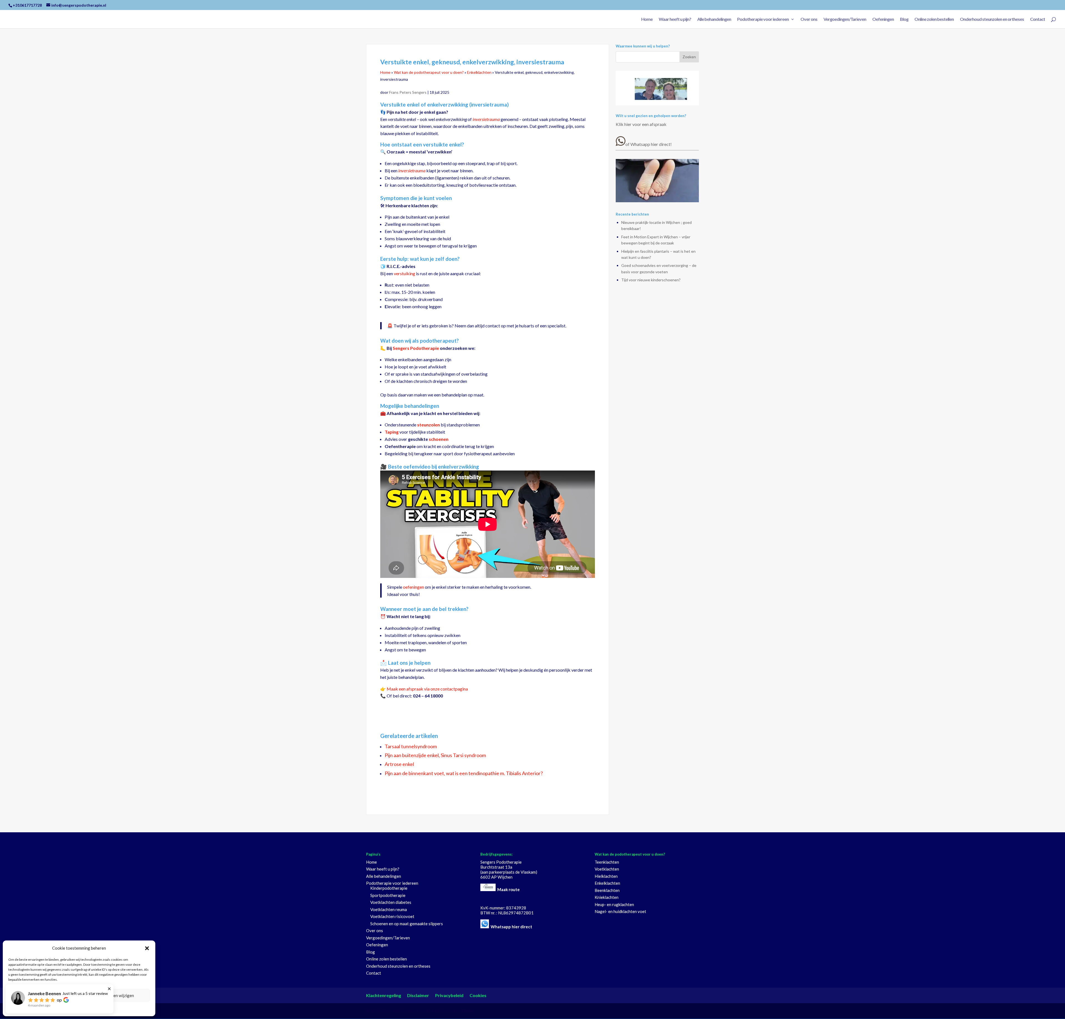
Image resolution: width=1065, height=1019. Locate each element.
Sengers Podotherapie (416, 348)
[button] (147, 948)
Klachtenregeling (383, 995)
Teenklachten (607, 861)
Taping (392, 431)
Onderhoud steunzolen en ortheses (992, 19)
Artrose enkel (399, 764)
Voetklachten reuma (388, 909)
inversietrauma (486, 119)
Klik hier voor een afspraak (641, 124)
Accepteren (43, 995)
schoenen (438, 439)
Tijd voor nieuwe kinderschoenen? (651, 279)
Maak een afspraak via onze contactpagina (427, 688)
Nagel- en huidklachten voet (620, 911)
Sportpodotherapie (387, 895)
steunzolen (428, 424)
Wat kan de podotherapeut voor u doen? (429, 72)
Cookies (478, 995)
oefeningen (413, 587)
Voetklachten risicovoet (392, 916)
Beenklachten (607, 890)
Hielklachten (606, 876)
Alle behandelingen (714, 19)
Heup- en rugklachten (614, 904)
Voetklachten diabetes (390, 902)
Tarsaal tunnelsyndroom (411, 746)
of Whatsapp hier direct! (648, 144)
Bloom (468, 1010)
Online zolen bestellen (934, 19)
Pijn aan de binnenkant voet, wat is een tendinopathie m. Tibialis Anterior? (464, 773)
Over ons (808, 19)
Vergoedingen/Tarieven (844, 19)
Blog (904, 19)
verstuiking (404, 273)
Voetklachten (607, 868)
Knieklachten (606, 897)
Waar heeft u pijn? (675, 19)
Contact (1037, 19)
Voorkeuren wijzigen (115, 995)
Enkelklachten (479, 72)
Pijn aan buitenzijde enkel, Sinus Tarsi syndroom (435, 755)
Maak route (508, 889)
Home (647, 19)
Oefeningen (883, 19)
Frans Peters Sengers (408, 92)
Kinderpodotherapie (388, 888)
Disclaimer (418, 995)
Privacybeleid (79, 1008)
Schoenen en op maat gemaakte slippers (406, 923)
